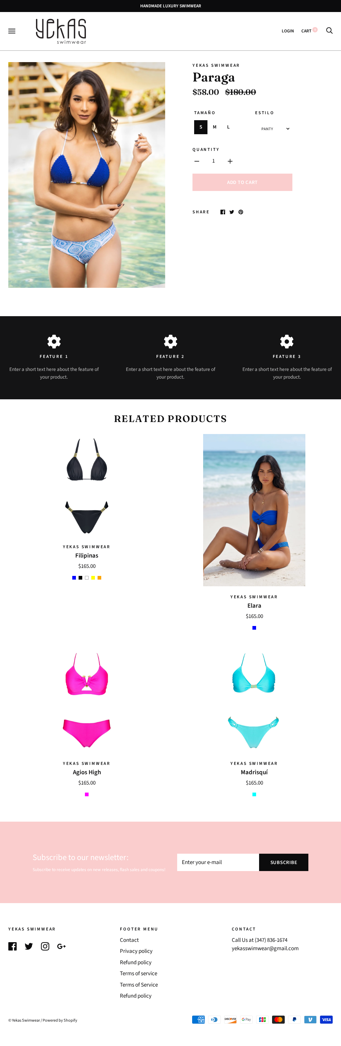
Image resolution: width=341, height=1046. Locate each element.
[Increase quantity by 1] (230, 161)
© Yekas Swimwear (24, 1020)
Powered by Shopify (60, 1020)
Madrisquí (254, 772)
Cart (308, 31)
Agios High (87, 772)
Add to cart (242, 182)
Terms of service (138, 974)
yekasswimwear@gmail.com (265, 949)
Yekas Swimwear (216, 65)
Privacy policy (136, 951)
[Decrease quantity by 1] (196, 161)
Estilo (264, 113)
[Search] (329, 31)
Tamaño (205, 113)
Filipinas (86, 555)
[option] (86, 174)
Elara (254, 605)
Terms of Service (139, 985)
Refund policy (136, 963)
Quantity (205, 149)
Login (288, 31)
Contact (129, 940)
